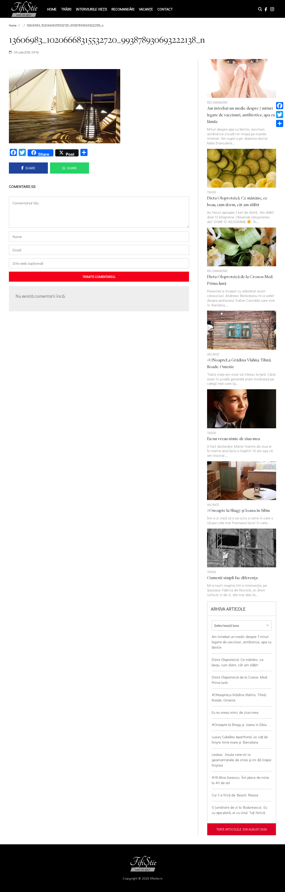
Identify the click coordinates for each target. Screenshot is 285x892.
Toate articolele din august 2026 (241, 829)
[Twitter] (279, 114)
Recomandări (123, 9)
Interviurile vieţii (91, 9)
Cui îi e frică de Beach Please (235, 795)
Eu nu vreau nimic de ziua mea (235, 712)
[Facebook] (279, 105)
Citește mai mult (241, 186)
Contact (165, 9)
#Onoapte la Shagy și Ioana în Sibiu (239, 724)
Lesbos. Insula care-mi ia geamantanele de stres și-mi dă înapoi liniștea (241, 759)
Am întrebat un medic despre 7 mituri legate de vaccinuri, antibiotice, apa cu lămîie (241, 642)
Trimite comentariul (99, 276)
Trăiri (66, 9)
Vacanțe (146, 9)
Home (52, 9)
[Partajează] (279, 123)
